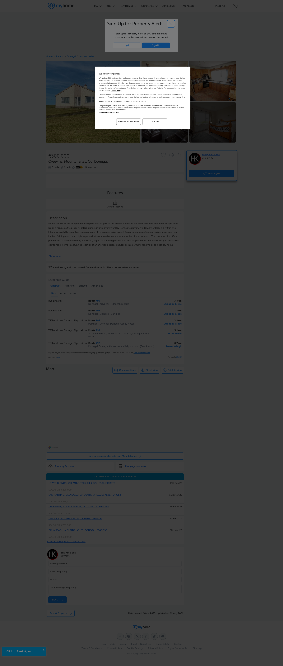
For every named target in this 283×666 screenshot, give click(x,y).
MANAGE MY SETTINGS (128, 122)
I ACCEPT (155, 122)
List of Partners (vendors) (109, 112)
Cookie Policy (116, 91)
